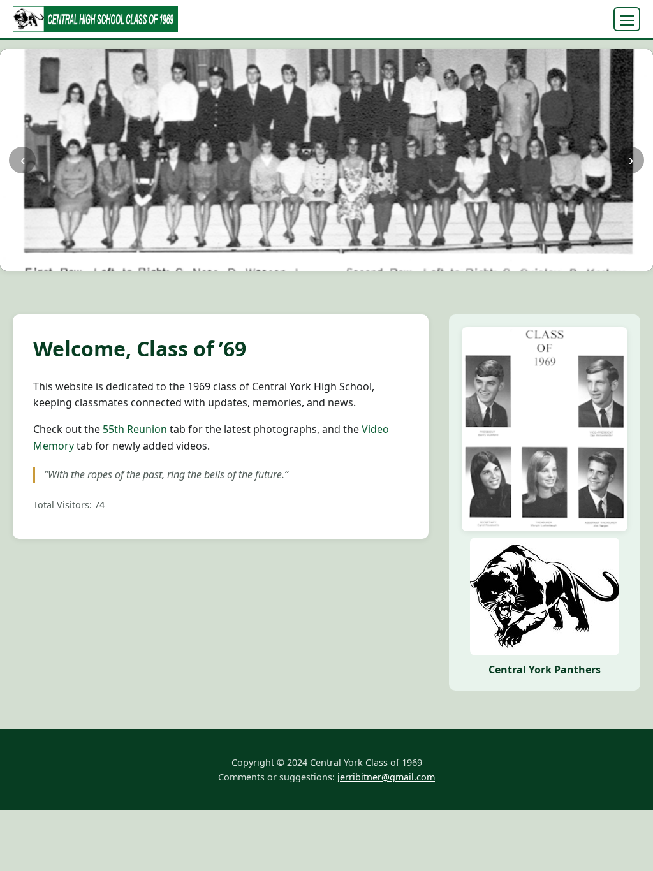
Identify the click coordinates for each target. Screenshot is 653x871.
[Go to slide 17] (394, 260)
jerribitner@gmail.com (386, 777)
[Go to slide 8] (308, 260)
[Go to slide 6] (288, 260)
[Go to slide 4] (269, 260)
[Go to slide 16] (384, 260)
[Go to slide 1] (241, 260)
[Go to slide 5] (279, 260)
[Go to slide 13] (355, 260)
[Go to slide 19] (413, 260)
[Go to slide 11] (336, 260)
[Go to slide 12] (346, 260)
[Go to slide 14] (365, 260)
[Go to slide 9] (317, 260)
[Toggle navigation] (626, 19)
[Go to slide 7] (298, 260)
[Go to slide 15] (375, 260)
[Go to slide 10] (327, 260)
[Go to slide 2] (250, 260)
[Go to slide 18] (403, 260)
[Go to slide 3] (260, 260)
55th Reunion (135, 429)
